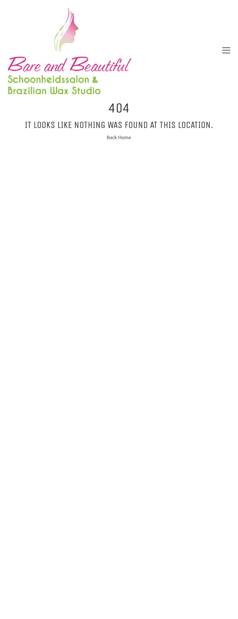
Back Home (119, 137)
